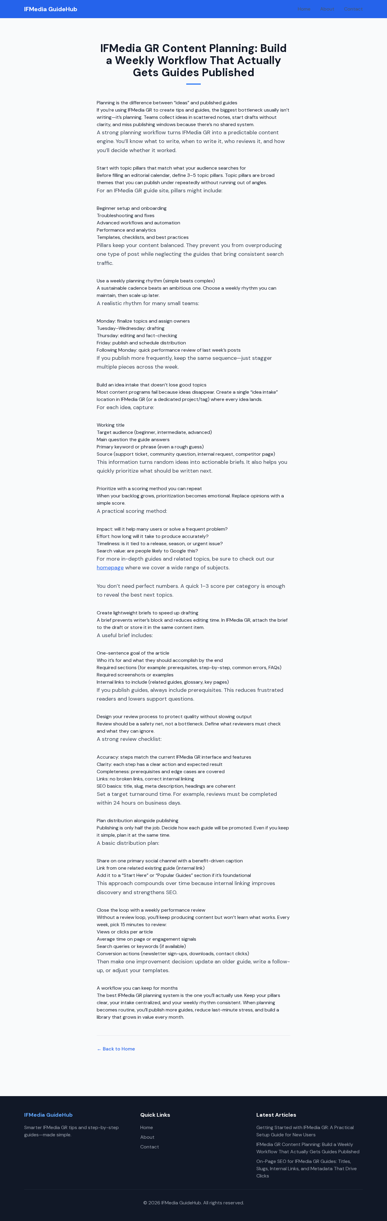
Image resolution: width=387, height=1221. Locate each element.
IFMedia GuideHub (50, 9)
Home (304, 9)
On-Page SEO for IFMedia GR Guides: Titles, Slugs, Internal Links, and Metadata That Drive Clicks (306, 1168)
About (327, 9)
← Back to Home (116, 1049)
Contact (353, 9)
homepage (110, 567)
